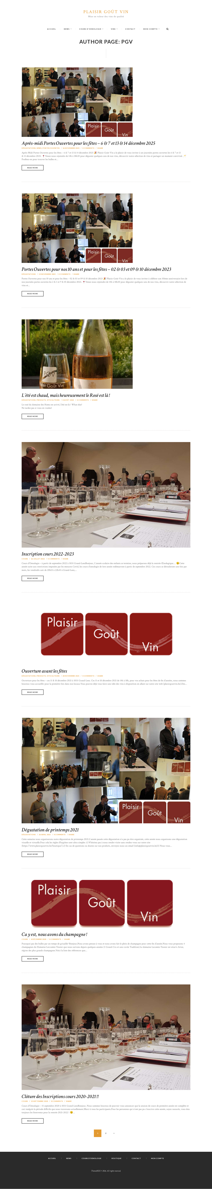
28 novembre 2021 (71, 676)
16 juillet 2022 (38, 559)
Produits (41, 400)
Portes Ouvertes (51, 148)
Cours (25, 559)
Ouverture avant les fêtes (44, 671)
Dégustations (29, 148)
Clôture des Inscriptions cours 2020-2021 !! (60, 1096)
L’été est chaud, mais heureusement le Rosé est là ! (66, 395)
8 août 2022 (68, 400)
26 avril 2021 (45, 834)
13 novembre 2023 (47, 274)
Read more (32, 168)
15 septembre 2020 (39, 1101)
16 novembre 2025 (71, 148)
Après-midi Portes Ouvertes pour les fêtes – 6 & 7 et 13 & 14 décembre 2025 (88, 143)
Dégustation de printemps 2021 (50, 829)
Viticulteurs (53, 400)
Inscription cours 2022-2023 (48, 554)
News (39, 148)
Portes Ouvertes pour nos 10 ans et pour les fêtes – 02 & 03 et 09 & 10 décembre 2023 (96, 269)
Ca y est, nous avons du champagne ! (54, 934)
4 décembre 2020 (38, 939)
